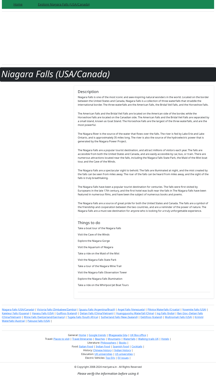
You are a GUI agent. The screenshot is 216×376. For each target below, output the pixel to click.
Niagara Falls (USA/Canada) (18, 309)
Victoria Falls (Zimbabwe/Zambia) (57, 309)
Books (123, 342)
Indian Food (103, 346)
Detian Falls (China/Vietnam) (97, 313)
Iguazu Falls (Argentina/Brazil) (97, 309)
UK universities (103, 354)
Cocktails (137, 346)
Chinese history (102, 350)
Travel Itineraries (82, 339)
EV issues (123, 358)
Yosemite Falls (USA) (194, 309)
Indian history (122, 350)
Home (17, 4)
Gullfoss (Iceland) (66, 313)
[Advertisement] (108, 40)
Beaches (100, 339)
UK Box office (138, 335)
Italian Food (86, 346)
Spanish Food (121, 346)
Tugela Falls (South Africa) (83, 317)
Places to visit (61, 339)
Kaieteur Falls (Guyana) (15, 313)
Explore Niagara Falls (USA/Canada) (64, 4)
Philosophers (108, 342)
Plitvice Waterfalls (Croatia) (164, 309)
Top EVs (110, 358)
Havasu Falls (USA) (43, 313)
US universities (124, 354)
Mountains (114, 339)
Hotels (165, 339)
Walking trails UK (148, 339)
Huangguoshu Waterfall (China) (135, 313)
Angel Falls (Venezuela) (131, 309)
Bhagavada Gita (118, 335)
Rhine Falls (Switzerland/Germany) (44, 317)
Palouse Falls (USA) (39, 321)
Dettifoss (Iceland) (151, 317)
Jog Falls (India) (166, 313)
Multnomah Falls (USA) (178, 317)
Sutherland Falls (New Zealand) (119, 317)
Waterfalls (129, 339)
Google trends (97, 335)
